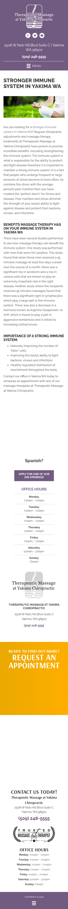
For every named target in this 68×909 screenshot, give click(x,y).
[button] (34, 690)
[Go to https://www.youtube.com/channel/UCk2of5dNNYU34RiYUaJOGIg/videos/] (41, 36)
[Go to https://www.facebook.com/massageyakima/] (28, 36)
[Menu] (34, 903)
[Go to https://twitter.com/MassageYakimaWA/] (34, 36)
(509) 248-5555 (34, 56)
